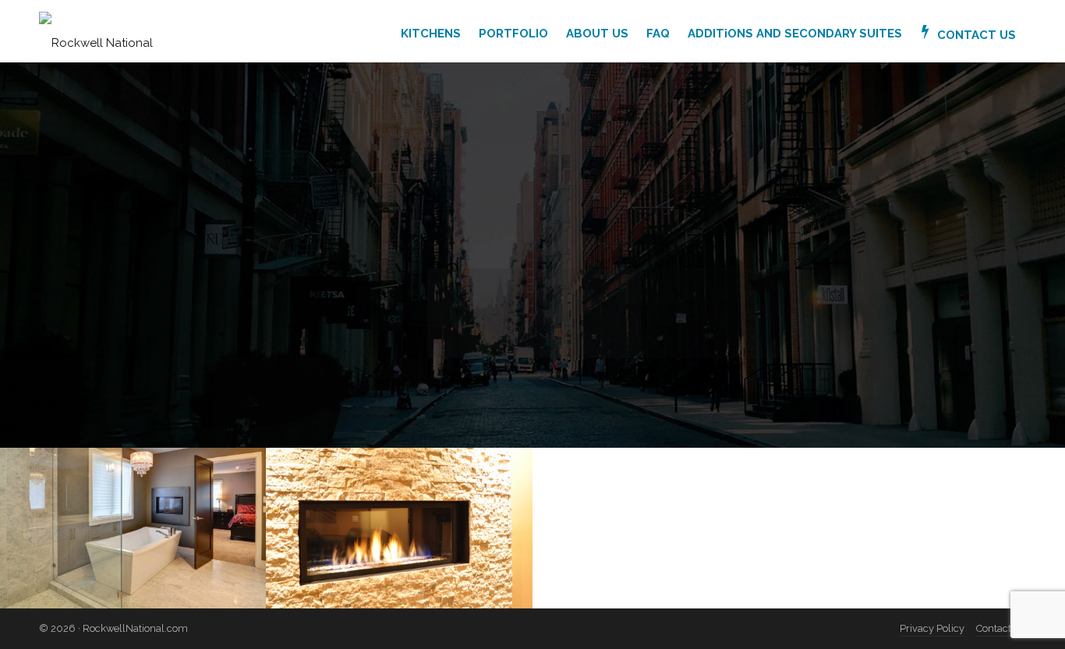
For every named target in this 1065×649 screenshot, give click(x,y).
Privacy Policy (932, 628)
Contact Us (1001, 628)
